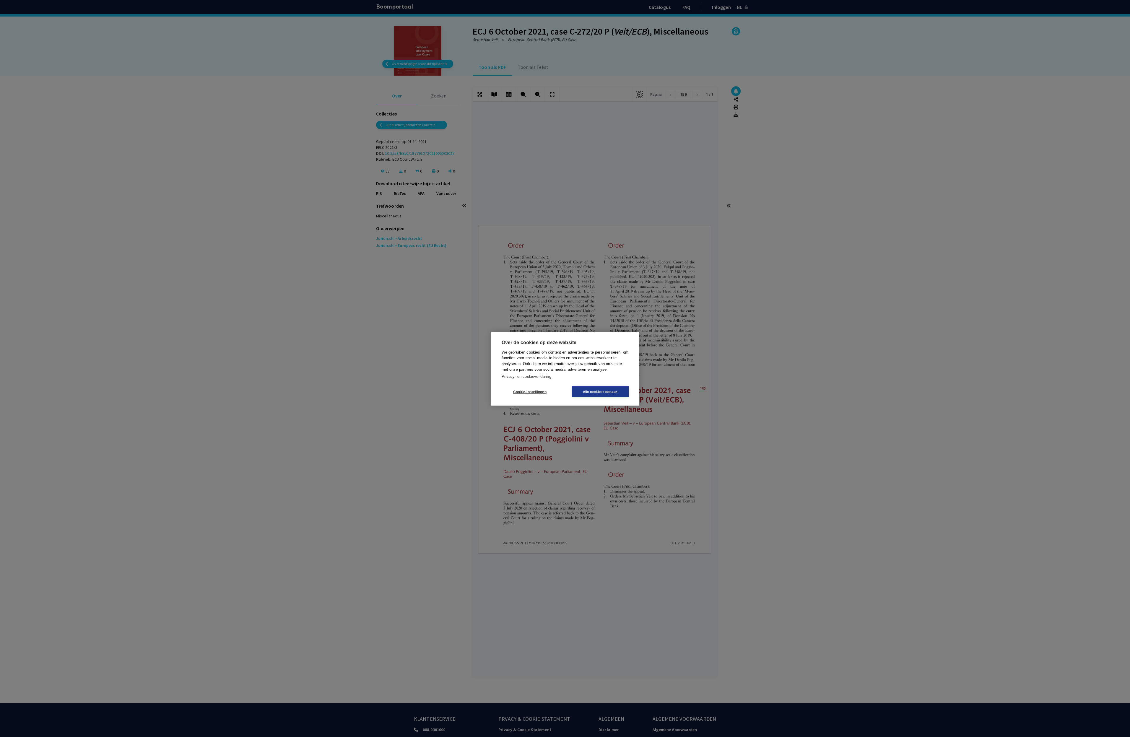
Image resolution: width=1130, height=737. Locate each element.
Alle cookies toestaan (600, 391)
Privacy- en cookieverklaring (526, 376)
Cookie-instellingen (530, 392)
